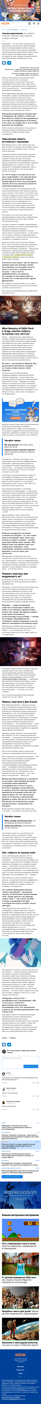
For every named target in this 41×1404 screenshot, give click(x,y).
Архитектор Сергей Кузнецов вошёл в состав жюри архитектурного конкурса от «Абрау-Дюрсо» (18, 1155)
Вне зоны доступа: (18, 446)
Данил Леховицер (12, 29)
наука (4, 1123)
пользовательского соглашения (11, 1397)
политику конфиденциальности (12, 1399)
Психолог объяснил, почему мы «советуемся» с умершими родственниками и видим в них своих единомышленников (20, 1137)
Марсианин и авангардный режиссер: (20, 1343)
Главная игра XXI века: (20, 827)
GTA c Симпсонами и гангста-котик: (19, 1246)
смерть (13, 1038)
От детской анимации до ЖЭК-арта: (19, 1279)
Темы (20, 1373)
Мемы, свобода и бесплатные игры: (20, 822)
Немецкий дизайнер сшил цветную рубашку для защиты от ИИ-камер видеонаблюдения (20, 1171)
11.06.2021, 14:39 (10, 1090)
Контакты (20, 1370)
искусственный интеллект (11, 1168)
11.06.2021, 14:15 (10, 1075)
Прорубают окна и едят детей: (20, 1312)
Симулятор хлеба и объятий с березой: (20, 452)
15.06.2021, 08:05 (10, 1103)
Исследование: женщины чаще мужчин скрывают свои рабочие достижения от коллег (20, 1164)
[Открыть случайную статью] (29, 23)
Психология (6, 1132)
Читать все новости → (12, 1177)
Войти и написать (31, 1066)
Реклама (20, 1366)
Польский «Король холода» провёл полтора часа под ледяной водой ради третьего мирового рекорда (18, 1146)
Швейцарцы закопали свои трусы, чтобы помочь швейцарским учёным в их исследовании (17, 1127)
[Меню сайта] (38, 23)
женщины (5, 1160)
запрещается (21, 1388)
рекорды (5, 1142)
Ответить (4, 1082)
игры (3, 29)
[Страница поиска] (34, 23)
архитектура (6, 1151)
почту (5, 1393)
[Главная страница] (6, 23)
